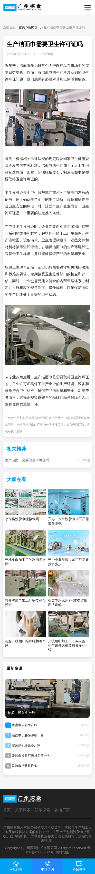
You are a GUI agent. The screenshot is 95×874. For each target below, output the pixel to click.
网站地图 (62, 852)
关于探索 (22, 810)
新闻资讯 (34, 27)
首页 (22, 27)
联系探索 (42, 810)
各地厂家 (62, 810)
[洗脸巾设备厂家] (12, 7)
